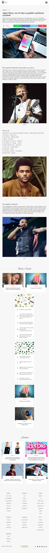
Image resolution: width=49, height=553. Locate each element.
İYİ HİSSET (8, 517)
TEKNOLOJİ (40, 508)
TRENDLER (8, 503)
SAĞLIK (8, 519)
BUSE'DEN (8, 533)
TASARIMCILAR (8, 500)
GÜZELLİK (24, 493)
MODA (8, 493)
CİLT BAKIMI (24, 503)
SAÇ (24, 495)
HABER (40, 510)
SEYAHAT (40, 495)
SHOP (8, 536)
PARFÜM (24, 505)
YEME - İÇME (40, 500)
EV (40, 498)
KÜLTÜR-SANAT (40, 529)
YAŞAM (40, 493)
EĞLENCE (4, 10)
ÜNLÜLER (8, 10)
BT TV (40, 517)
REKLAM (8, 541)
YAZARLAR (8, 538)
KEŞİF (40, 513)
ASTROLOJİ (8, 527)
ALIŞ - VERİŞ (8, 495)
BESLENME (8, 522)
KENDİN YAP (8, 508)
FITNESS (8, 524)
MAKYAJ (24, 500)
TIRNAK (24, 498)
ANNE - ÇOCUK (40, 503)
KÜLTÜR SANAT (24, 519)
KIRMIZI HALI (24, 527)
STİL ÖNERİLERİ (8, 498)
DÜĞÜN (8, 510)
